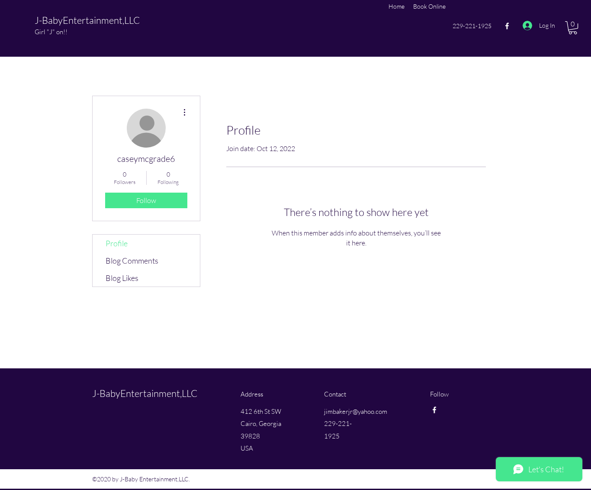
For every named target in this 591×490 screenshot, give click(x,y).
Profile (117, 243)
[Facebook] (507, 26)
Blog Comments (132, 260)
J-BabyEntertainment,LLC (87, 20)
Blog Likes (122, 278)
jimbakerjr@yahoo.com (355, 411)
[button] (573, 27)
